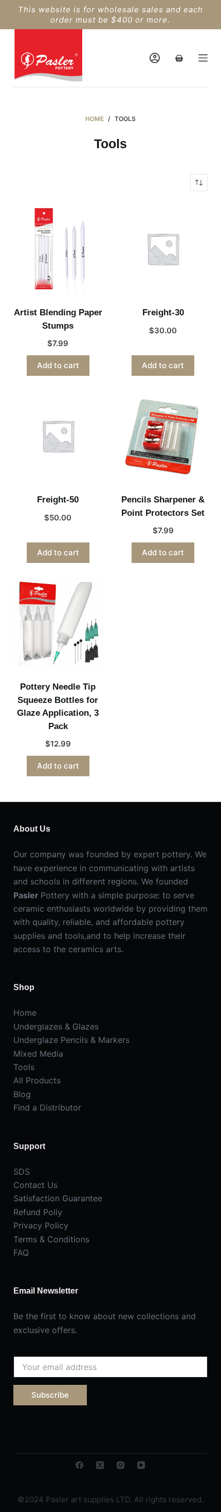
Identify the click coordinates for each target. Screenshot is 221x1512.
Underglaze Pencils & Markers (71, 1040)
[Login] (155, 58)
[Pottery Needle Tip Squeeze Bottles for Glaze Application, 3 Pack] (58, 623)
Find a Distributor (47, 1107)
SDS (21, 1171)
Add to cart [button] (58, 365)
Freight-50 (58, 500)
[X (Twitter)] (100, 1465)
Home (24, 1012)
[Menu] (203, 58)
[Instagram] (120, 1465)
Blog (22, 1094)
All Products (37, 1080)
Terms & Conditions (51, 1239)
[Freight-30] (163, 248)
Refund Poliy (37, 1212)
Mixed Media (38, 1054)
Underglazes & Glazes (56, 1026)
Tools (23, 1067)
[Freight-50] (58, 435)
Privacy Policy (40, 1225)
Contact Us (35, 1185)
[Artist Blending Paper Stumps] (58, 248)
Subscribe (50, 1395)
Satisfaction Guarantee (57, 1198)
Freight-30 (163, 312)
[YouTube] (141, 1465)
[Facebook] (79, 1465)
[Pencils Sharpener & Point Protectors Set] (163, 435)
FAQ (21, 1252)
